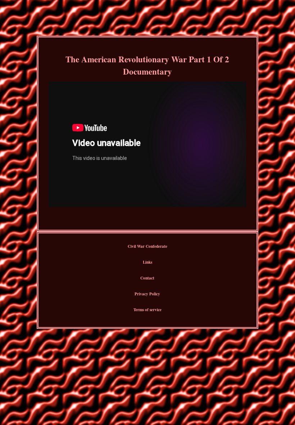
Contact (147, 278)
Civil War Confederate (147, 246)
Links (147, 262)
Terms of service (147, 310)
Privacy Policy (147, 294)
